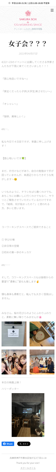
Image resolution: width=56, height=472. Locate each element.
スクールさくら (28, 468)
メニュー (52, 10)
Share (10, 444)
